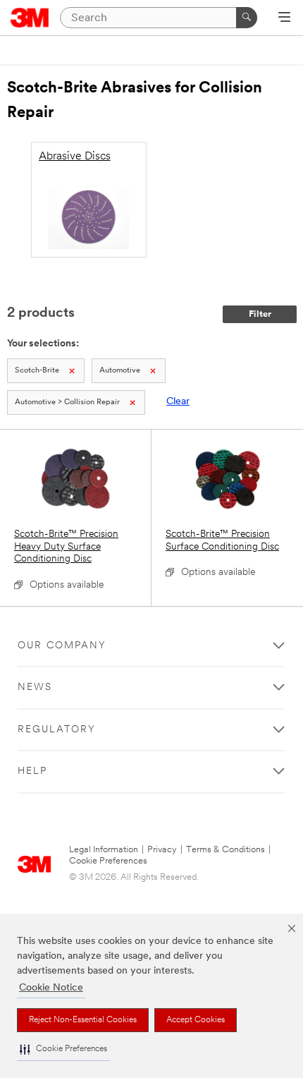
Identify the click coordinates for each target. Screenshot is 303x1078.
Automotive (119, 371)
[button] (63, 1049)
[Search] (246, 17)
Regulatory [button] (57, 730)
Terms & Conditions (225, 849)
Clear (178, 401)
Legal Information (103, 849)
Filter (260, 314)
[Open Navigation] (284, 18)
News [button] (35, 687)
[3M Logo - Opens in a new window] (30, 17)
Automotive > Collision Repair (67, 402)
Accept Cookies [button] (195, 1020)
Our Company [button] (62, 646)
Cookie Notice (51, 988)
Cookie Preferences (108, 861)
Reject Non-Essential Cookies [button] (83, 1020)
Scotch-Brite (37, 371)
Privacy (162, 849)
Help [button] (32, 771)
